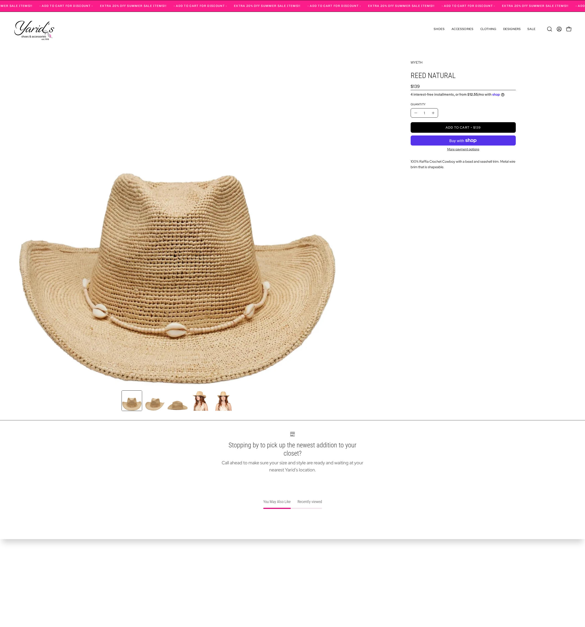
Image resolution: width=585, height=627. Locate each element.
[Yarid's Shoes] (34, 29)
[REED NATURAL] (132, 400)
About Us (22, 571)
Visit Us (20, 578)
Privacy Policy (25, 594)
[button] (439, 29)
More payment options (463, 149)
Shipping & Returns (30, 586)
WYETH (417, 62)
